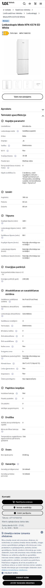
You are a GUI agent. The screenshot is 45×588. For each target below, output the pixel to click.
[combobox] (42, 532)
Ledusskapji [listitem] (31, 13)
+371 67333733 (15, 518)
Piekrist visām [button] (22, 578)
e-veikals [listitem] (7, 10)
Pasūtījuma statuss (24, 502)
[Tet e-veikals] (8, 3)
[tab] (22, 109)
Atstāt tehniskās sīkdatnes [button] (22, 583)
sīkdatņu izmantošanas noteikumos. (15, 570)
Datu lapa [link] (13, 33)
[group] (22, 57)
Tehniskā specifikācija (13, 115)
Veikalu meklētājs (24, 507)
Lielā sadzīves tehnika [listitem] (12, 13)
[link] (5, 33)
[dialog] (22, 558)
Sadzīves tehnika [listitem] (22, 10)
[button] (22, 572)
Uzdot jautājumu (24, 513)
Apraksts (6, 108)
